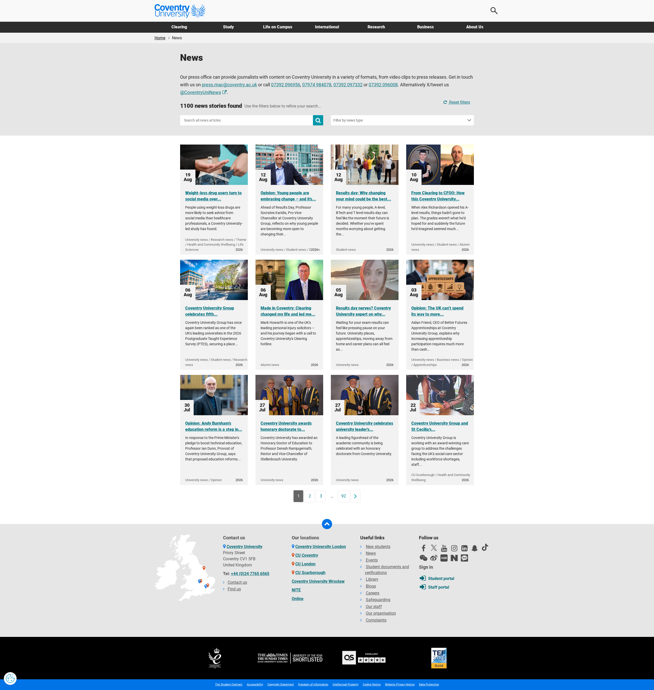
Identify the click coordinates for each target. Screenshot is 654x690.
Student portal (441, 578)
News (371, 553)
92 (343, 496)
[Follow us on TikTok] (484, 547)
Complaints (376, 620)
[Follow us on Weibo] (433, 558)
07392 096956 (285, 84)
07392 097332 (348, 84)
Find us (234, 589)
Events (372, 560)
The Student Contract (228, 684)
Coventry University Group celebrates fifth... (209, 311)
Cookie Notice (372, 684)
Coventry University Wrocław (318, 581)
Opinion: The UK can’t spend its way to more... (437, 311)
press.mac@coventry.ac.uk (229, 84)
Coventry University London (320, 546)
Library (372, 579)
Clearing (179, 27)
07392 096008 (383, 84)
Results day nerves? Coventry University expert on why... (363, 311)
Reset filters (459, 102)
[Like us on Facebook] (423, 549)
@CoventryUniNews (200, 92)
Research (376, 27)
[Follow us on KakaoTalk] (464, 558)
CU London (305, 564)
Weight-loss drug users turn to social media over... (213, 196)
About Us (474, 27)
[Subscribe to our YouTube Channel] (444, 549)
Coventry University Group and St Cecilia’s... (439, 426)
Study (228, 27)
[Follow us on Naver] (454, 558)
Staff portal (438, 587)
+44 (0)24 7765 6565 (250, 573)
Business (425, 27)
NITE (296, 590)
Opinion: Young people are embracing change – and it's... (288, 196)
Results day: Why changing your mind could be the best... (363, 196)
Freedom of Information (313, 684)
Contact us (237, 582)
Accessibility (255, 684)
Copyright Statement (280, 684)
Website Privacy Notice (400, 684)
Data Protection (429, 684)
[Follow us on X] (433, 548)
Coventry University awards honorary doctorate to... (286, 426)
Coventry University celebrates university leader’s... (364, 426)
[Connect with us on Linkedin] (464, 549)
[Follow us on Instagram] (454, 549)
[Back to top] (327, 524)
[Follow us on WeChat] (423, 558)
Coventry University (244, 546)
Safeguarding (378, 599)
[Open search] (494, 11)
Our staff (374, 606)
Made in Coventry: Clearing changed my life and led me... (288, 311)
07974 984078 (316, 84)
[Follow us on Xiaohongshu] (444, 558)
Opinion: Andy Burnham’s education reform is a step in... (213, 426)
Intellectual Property (345, 684)
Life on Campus (277, 27)
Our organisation (381, 613)
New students (378, 546)
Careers (372, 593)
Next (357, 496)
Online (297, 598)
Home (160, 37)
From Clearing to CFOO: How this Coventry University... (438, 196)
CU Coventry (306, 555)
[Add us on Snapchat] (474, 549)
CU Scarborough (310, 572)
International (327, 27)
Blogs (371, 586)
